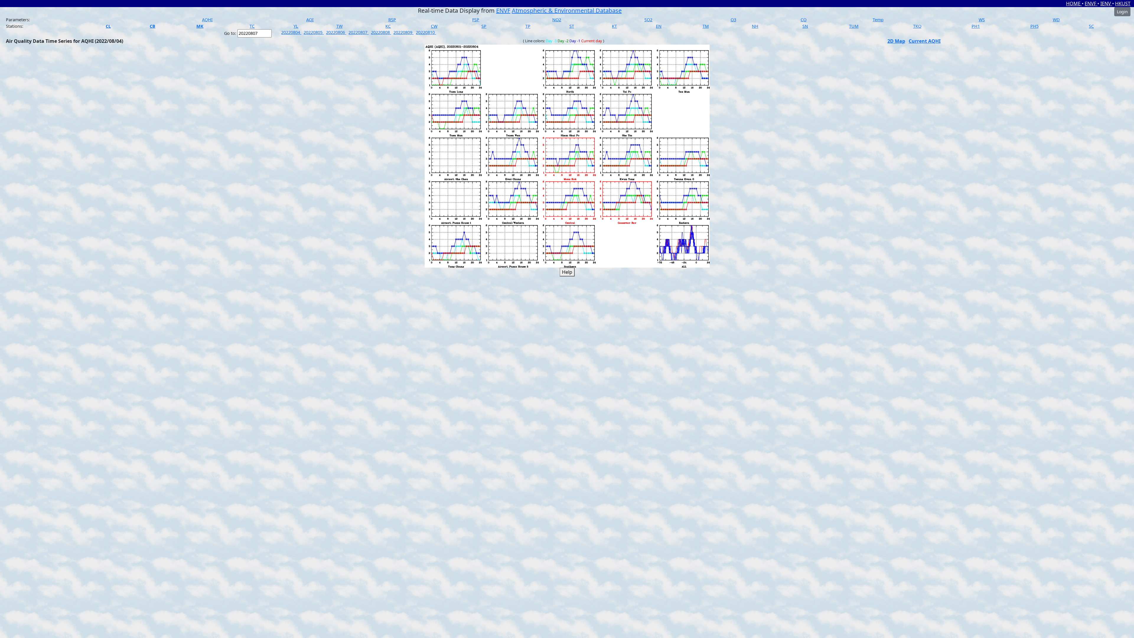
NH (755, 26)
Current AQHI (925, 41)
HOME (1074, 3)
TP (527, 26)
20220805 (314, 32)
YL (296, 26)
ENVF (1091, 3)
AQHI (207, 19)
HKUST (1122, 3)
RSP (392, 19)
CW (434, 26)
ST (571, 26)
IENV (1106, 3)
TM (706, 26)
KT (614, 26)
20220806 (336, 32)
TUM (853, 26)
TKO (917, 26)
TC (252, 26)
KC (388, 26)
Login (1122, 11)
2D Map (896, 41)
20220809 (403, 32)
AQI (310, 19)
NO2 (556, 19)
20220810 (426, 32)
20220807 (358, 32)
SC (1091, 26)
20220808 (381, 32)
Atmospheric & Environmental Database (567, 10)
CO (803, 19)
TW (339, 26)
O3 (733, 19)
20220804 (291, 32)
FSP (475, 19)
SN (805, 26)
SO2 (648, 19)
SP (483, 26)
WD (1056, 19)
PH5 (1034, 26)
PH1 (976, 26)
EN (659, 26)
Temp (878, 19)
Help (567, 272)
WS (982, 19)
